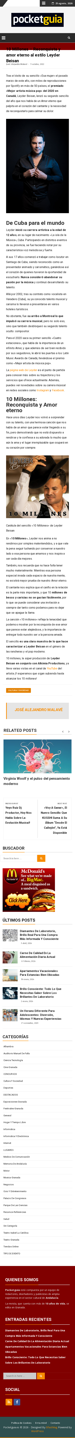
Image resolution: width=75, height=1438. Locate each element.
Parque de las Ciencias (15, 1205)
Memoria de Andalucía (15, 1163)
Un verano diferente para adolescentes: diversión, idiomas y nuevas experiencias (40, 1014)
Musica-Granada (11, 1177)
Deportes (8, 1087)
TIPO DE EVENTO (11, 1253)
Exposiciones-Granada (15, 1101)
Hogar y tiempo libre (14, 1122)
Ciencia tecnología (13, 1060)
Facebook (58, 390)
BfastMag (51, 1427)
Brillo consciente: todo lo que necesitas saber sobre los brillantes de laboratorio (40, 992)
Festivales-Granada (13, 1108)
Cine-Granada (10, 1067)
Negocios (8, 1184)
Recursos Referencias (14, 1212)
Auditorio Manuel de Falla (16, 1053)
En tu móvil (41, 1422)
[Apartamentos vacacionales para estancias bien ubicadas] (10, 975)
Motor (6, 1170)
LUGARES (8, 1150)
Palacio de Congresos (14, 1198)
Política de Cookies (21, 1422)
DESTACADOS (10, 1094)
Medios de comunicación (16, 1156)
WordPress (37, 1431)
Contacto (55, 1422)
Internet (7, 1143)
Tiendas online (10, 1246)
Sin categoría (10, 1226)
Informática (9, 1129)
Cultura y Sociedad (18, 690)
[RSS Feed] (9, 1402)
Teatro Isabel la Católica (16, 1232)
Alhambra (8, 1046)
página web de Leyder (23, 370)
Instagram (43, 390)
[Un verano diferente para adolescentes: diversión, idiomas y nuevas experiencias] (10, 1015)
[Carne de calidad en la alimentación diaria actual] (10, 957)
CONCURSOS (10, 1074)
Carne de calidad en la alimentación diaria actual (37, 955)
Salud (6, 1219)
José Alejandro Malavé (16, 64)
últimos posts (19, 920)
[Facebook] (17, 1402)
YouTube (52, 668)
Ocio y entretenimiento (15, 1191)
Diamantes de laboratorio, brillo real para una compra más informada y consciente (39, 935)
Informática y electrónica (16, 1136)
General (7, 1115)
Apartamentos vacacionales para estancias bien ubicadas (39, 973)
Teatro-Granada (11, 1239)
